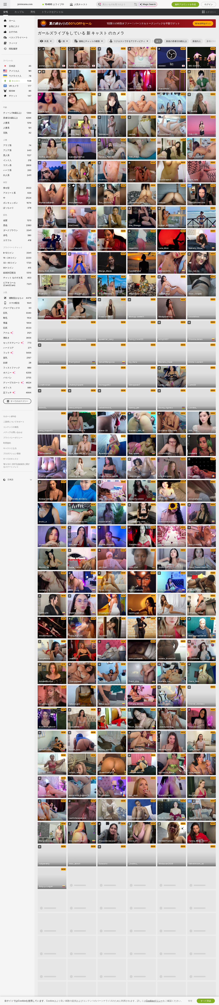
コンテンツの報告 (11, 427)
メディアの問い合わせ (12, 432)
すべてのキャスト (11, 459)
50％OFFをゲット (203, 23)
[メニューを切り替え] (5, 4)
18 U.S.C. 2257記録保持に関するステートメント (16, 465)
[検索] (135, 4)
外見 (46, 41)
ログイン (208, 4)
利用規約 (7, 443)
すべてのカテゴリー (19, 401)
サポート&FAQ (9, 416)
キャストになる (10, 448)
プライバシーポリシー (12, 437)
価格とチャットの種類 (89, 41)
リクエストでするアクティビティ (129, 41)
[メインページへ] (24, 4)
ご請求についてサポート (13, 421)
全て (158, 41)
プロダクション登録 (12, 453)
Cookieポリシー (154, 1000)
